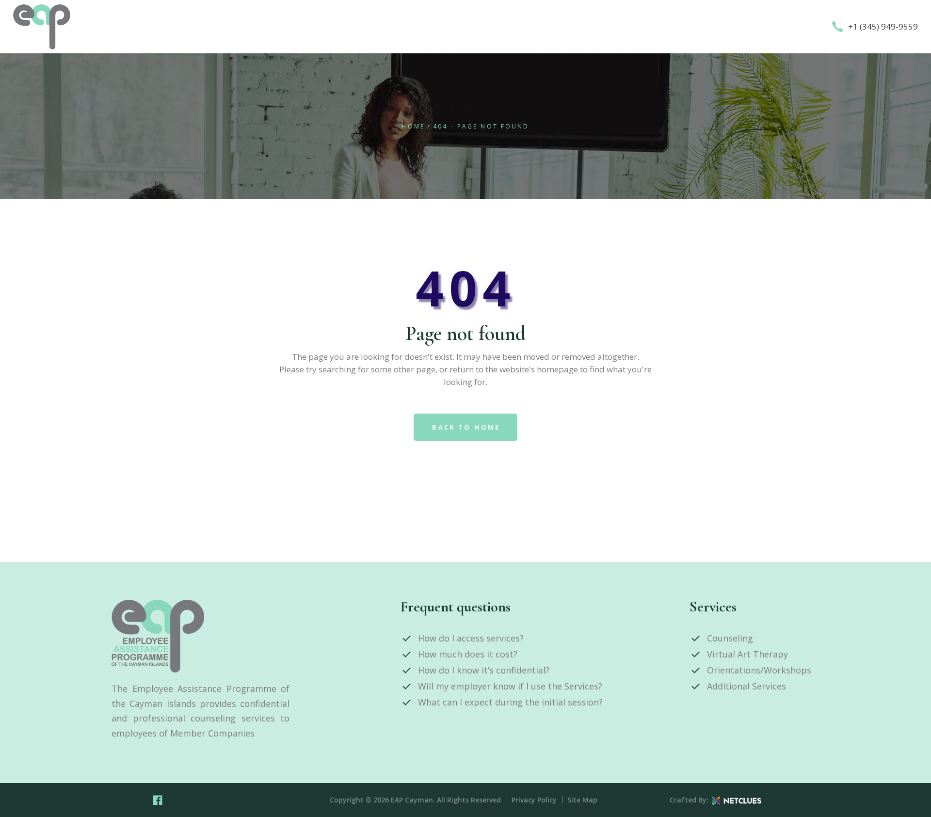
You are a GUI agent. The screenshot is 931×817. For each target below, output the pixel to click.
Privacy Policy (534, 799)
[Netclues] (736, 800)
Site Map (582, 799)
